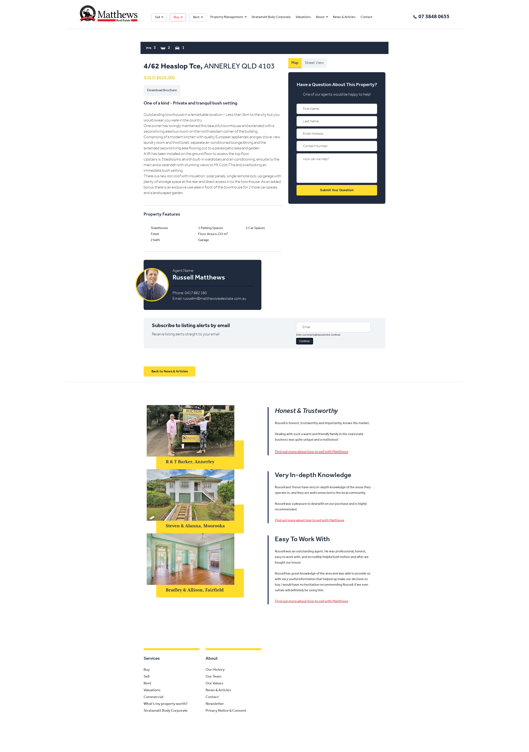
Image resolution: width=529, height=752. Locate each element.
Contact (366, 17)
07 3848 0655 (433, 16)
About (320, 17)
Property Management (226, 17)
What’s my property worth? (165, 704)
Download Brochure (162, 90)
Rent (196, 17)
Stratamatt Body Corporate (271, 17)
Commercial (153, 697)
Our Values (214, 683)
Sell (157, 17)
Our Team (213, 677)
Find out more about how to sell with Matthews (311, 452)
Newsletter (215, 704)
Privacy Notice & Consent (226, 711)
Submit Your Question (337, 190)
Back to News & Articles (169, 371)
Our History (215, 670)
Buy (176, 17)
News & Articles (344, 17)
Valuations (303, 17)
